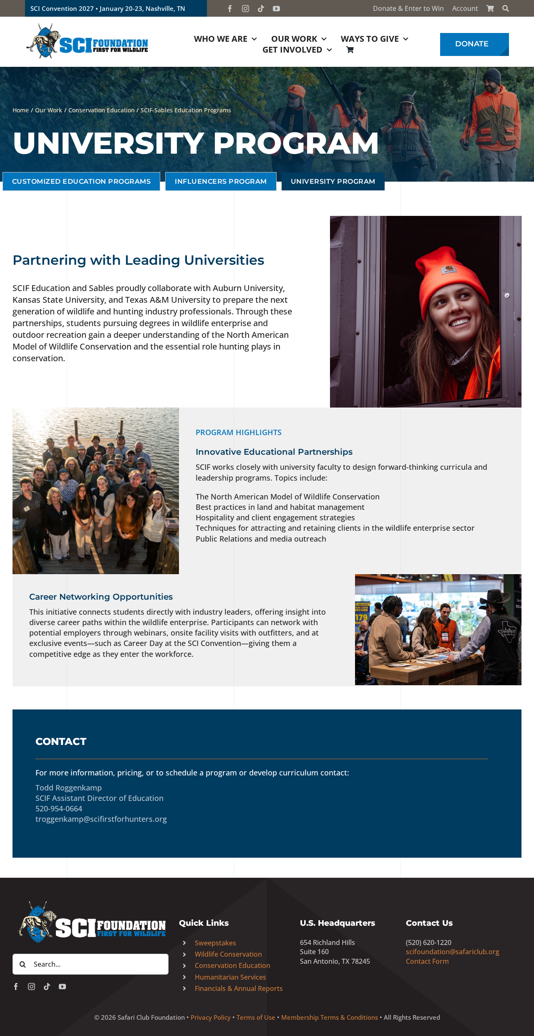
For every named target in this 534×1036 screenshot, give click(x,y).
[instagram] (245, 8)
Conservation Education (232, 965)
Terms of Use (256, 1017)
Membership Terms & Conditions (329, 1017)
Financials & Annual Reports (239, 988)
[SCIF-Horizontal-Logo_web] (87, 25)
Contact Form (427, 961)
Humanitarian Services (230, 977)
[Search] (505, 8)
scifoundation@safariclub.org (452, 951)
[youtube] (276, 8)
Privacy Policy (211, 1017)
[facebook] (230, 8)
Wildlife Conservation (228, 954)
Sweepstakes (215, 942)
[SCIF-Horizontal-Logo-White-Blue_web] (91, 902)
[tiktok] (260, 8)
